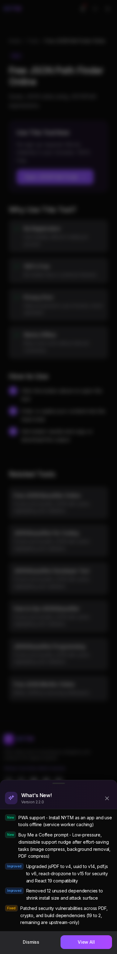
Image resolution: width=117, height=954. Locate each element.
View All (86, 942)
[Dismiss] (107, 798)
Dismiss (31, 942)
